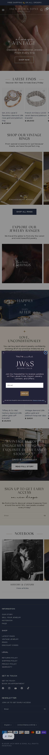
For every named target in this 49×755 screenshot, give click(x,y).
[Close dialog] (45, 352)
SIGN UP (24, 393)
